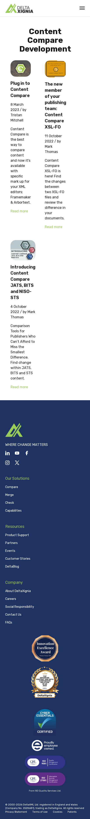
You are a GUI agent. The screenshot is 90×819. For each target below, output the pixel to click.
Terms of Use (40, 811)
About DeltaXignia (18, 591)
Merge (9, 495)
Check (9, 503)
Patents (72, 811)
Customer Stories (17, 559)
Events (10, 551)
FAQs (8, 622)
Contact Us (13, 614)
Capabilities (13, 511)
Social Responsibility (19, 607)
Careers (10, 599)
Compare (11, 487)
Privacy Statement (16, 811)
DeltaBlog (12, 566)
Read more (19, 211)
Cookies (57, 811)
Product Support (17, 535)
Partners (11, 543)
